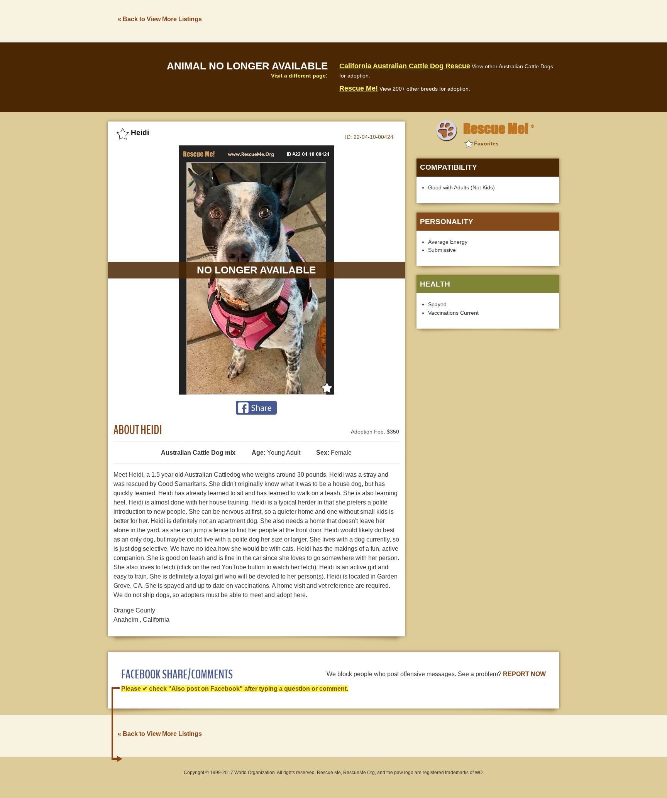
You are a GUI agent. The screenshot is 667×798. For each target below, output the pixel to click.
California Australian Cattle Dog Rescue (404, 66)
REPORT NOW (524, 674)
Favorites (486, 143)
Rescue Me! (358, 88)
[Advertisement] (418, 20)
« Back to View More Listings (160, 19)
